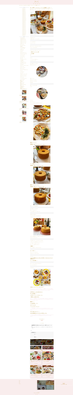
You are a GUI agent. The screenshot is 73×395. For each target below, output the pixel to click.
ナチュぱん (21, 64)
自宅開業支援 (21, 86)
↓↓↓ (30, 308)
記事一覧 (36, 335)
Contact (20, 383)
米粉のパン (21, 85)
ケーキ (21, 51)
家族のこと (21, 80)
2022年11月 (23, 19)
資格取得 (21, 87)
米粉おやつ (21, 83)
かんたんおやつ (22, 45)
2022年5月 (23, 25)
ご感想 (21, 46)
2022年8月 (23, 22)
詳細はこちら (31, 298)
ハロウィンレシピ (22, 67)
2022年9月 (23, 21)
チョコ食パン (21, 61)
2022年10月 (23, 20)
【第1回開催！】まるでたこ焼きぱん (23, 115)
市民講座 (21, 81)
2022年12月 (23, 18)
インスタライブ (22, 48)
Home (19, 380)
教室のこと (21, 82)
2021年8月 (23, 35)
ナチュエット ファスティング (23, 65)
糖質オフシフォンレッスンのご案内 (34, 288)
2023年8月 (23, 9)
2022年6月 (23, 24)
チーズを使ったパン (22, 62)
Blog (19, 382)
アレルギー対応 (22, 47)
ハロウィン (21, 66)
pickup (31, 330)
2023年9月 (23, 8)
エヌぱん (21, 49)
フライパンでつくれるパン (23, 69)
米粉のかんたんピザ (22, 84)
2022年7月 (23, 23)
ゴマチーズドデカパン (22, 52)
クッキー (21, 50)
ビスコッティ (21, 68)
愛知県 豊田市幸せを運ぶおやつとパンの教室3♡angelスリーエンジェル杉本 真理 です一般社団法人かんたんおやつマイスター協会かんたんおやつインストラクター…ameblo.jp (41, 289)
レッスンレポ (32, 9)
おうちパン (21, 44)
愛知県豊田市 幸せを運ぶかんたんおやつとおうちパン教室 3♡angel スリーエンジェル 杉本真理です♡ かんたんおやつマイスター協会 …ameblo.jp (41, 299)
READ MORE (45, 386)
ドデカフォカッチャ (22, 63)
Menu (19, 381)
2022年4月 (23, 26)
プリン (21, 70)
